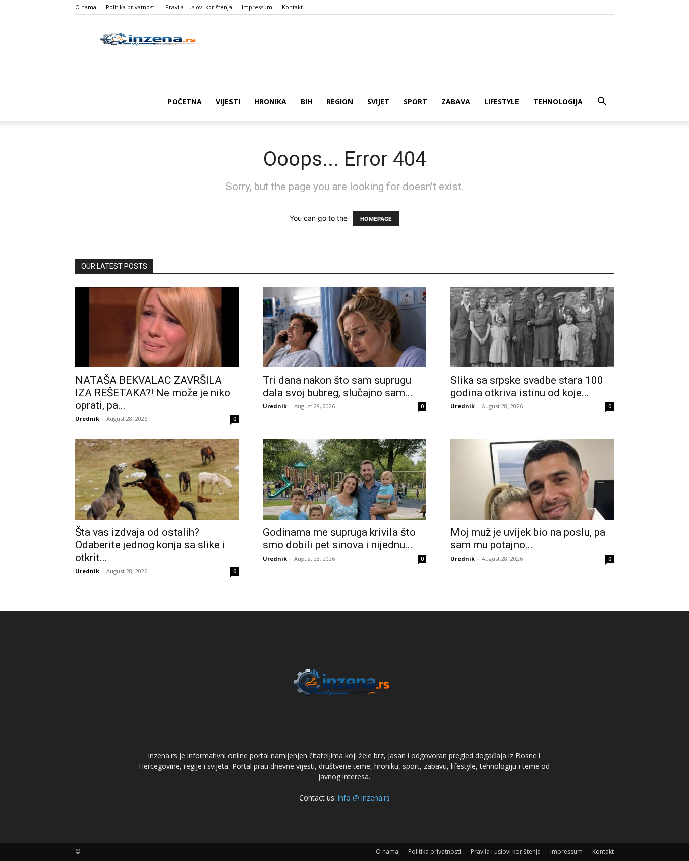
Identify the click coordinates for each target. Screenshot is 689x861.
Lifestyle (501, 101)
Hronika (270, 101)
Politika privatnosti (131, 7)
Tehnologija (558, 101)
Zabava (455, 101)
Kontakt (292, 7)
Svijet (378, 101)
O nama (85, 7)
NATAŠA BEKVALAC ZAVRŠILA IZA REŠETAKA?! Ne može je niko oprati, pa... (153, 392)
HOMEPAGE (376, 218)
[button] (602, 102)
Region (339, 101)
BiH (306, 101)
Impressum (257, 7)
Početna (184, 101)
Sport (415, 101)
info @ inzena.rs (364, 798)
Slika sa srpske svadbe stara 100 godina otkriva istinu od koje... (526, 386)
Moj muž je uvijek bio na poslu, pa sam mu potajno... (527, 538)
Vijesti (228, 101)
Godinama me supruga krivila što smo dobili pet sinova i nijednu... (339, 538)
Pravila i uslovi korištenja (198, 7)
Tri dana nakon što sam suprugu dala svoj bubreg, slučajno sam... (338, 386)
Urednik (87, 418)
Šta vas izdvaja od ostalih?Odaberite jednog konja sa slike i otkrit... (150, 545)
